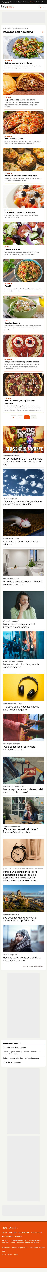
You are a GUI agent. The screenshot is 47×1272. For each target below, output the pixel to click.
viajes (36, 1242)
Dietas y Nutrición (9, 1232)
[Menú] (44, 6)
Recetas (18, 1236)
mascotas (5, 1242)
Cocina (32, 2)
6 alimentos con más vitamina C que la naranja (21, 1058)
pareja (37, 1240)
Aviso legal (6, 1247)
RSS (3, 1251)
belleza (18, 1240)
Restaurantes (7, 1236)
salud (12, 1242)
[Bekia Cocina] (7, 6)
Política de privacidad (20, 1247)
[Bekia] (5, 2)
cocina (24, 1240)
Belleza (25, 2)
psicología (20, 1242)
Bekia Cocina (7, 28)
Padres (38, 2)
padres (31, 1240)
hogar (27, 1242)
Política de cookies (37, 1247)
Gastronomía (36, 1232)
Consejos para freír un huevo (14, 1047)
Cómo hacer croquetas (12, 1062)
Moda (20, 2)
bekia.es (5, 1240)
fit (32, 1242)
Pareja (44, 2)
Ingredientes (16, 28)
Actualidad (13, 2)
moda (12, 1240)
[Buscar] (39, 6)
